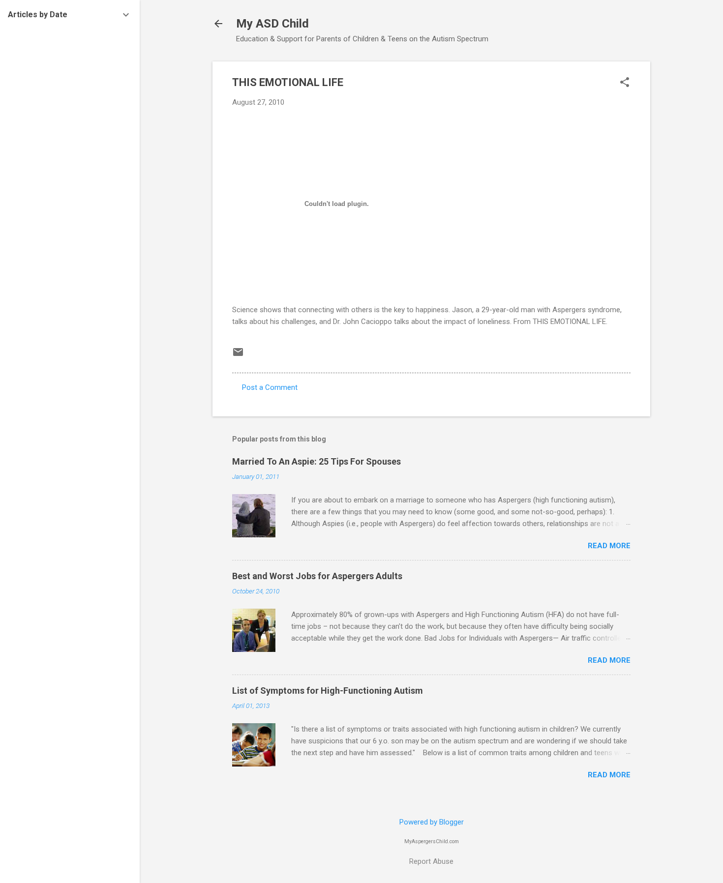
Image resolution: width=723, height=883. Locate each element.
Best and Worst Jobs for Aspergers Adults (317, 576)
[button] (625, 83)
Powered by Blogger (431, 822)
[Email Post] (238, 355)
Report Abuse (431, 861)
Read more (609, 545)
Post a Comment (270, 387)
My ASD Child (272, 23)
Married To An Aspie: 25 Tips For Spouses (316, 461)
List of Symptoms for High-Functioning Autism (327, 690)
